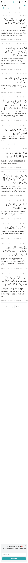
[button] (5, 5)
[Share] (20, 15)
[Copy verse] (17, 15)
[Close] (26, 545)
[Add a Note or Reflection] (23, 15)
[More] (26, 15)
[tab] (7, 8)
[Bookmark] (9, 15)
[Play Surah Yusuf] (6, 15)
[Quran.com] (5, 2)
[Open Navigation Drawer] (25, 2)
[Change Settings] (24, 5)
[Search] (22, 2)
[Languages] (19, 2)
